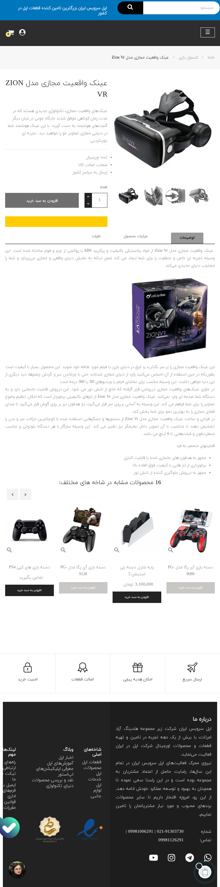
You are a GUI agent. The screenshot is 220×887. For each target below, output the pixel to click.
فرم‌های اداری (9, 793)
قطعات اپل (91, 762)
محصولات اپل (92, 771)
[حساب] (22, 33)
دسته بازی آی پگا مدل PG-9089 (190, 571)
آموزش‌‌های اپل (60, 763)
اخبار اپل (66, 758)
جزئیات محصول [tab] (136, 236)
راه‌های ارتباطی (9, 765)
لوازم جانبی (96, 793)
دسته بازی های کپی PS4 (29, 567)
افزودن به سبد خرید (42, 200)
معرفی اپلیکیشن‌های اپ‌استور (54, 772)
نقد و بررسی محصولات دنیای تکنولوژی (52, 783)
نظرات (96, 236)
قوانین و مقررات (8, 805)
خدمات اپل (94, 782)
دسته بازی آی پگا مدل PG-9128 (83, 571)
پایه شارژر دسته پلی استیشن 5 (137, 571)
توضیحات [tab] (187, 237)
